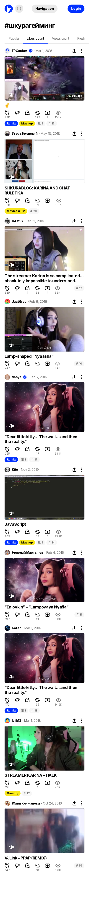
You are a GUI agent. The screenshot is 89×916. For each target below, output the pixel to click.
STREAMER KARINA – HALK (31, 775)
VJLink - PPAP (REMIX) (26, 858)
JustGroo (19, 301)
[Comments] (27, 113)
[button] (7, 113)
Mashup (27, 123)
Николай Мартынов (27, 552)
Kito (15, 469)
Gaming (12, 793)
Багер (16, 628)
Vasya (16, 377)
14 (52, 542)
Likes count (35, 38)
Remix (11, 123)
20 (33, 211)
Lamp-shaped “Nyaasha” (29, 356)
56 (79, 865)
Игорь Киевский (24, 133)
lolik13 (16, 720)
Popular (14, 38)
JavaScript (15, 524)
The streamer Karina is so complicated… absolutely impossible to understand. (44, 278)
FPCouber (19, 50)
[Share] (74, 51)
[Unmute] (11, 94)
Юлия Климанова (26, 803)
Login (76, 8)
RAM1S (17, 221)
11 (79, 614)
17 (52, 123)
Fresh (81, 38)
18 (34, 710)
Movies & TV (16, 211)
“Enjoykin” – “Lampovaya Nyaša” (36, 607)
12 (79, 288)
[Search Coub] (19, 9)
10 (79, 363)
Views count (60, 38)
